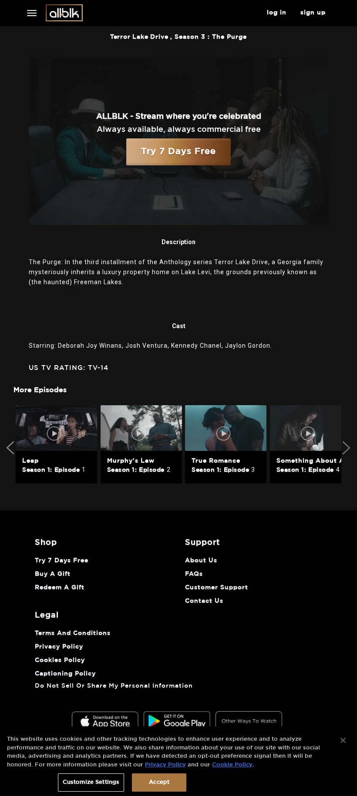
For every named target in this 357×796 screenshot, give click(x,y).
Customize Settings (91, 782)
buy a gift (53, 574)
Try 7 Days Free (178, 151)
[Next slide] (345, 448)
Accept (159, 782)
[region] (178, 761)
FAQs (194, 574)
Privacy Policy (165, 765)
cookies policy (60, 660)
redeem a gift (59, 587)
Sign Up (313, 13)
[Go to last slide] (11, 448)
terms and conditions (73, 633)
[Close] (343, 740)
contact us (204, 601)
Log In (276, 13)
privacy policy (59, 647)
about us (201, 561)
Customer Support (216, 587)
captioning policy (65, 674)
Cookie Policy (232, 765)
